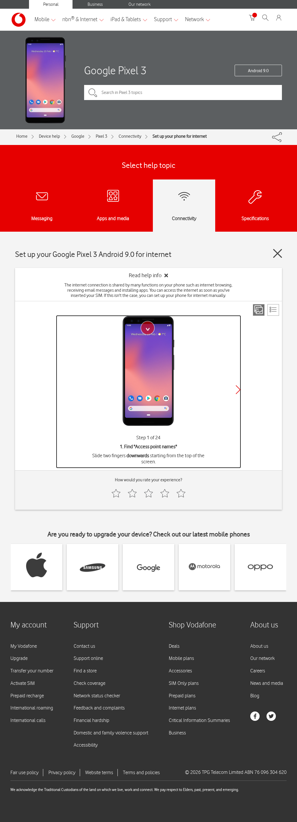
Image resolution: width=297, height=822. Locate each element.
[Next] (238, 389)
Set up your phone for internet (180, 136)
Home (22, 136)
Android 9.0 (258, 70)
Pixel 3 (101, 136)
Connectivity (130, 136)
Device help (49, 136)
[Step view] (259, 310)
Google (77, 136)
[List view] (273, 310)
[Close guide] (277, 253)
